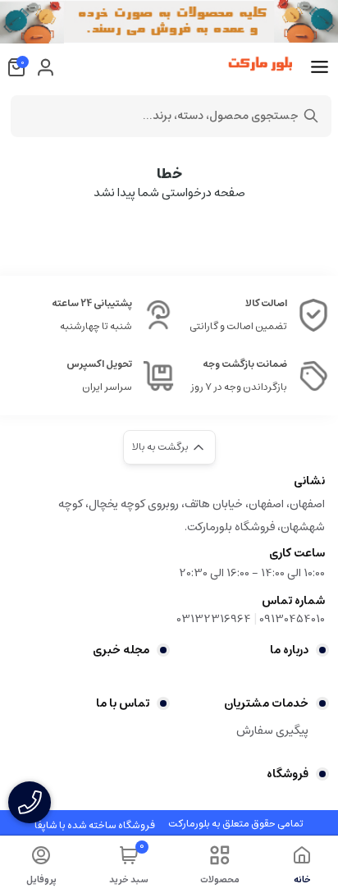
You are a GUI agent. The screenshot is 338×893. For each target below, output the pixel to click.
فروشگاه (287, 774)
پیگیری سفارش (272, 730)
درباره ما (289, 650)
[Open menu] (319, 67)
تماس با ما (122, 703)
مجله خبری (121, 650)
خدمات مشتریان (266, 703)
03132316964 (214, 619)
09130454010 (292, 619)
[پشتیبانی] (29, 802)
